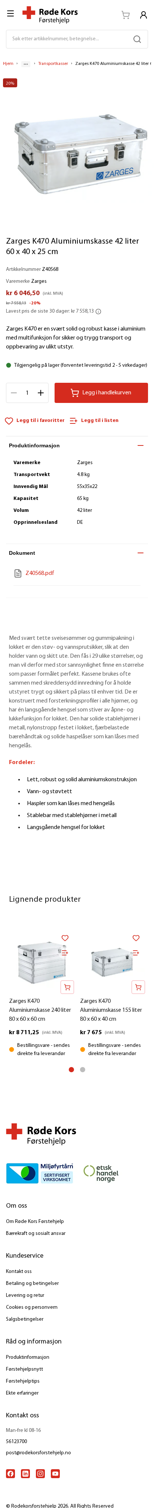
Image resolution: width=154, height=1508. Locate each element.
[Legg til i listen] (65, 953)
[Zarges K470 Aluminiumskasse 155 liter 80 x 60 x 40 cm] (112, 961)
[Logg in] (143, 14)
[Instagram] (40, 1473)
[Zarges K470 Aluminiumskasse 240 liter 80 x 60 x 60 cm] (41, 961)
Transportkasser (53, 64)
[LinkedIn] (25, 1473)
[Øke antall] (40, 392)
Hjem (8, 64)
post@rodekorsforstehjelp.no (38, 1453)
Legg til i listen (99, 420)
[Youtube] (55, 1473)
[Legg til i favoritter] (65, 938)
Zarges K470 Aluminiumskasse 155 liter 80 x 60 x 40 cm (111, 1010)
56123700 (16, 1442)
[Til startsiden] (50, 15)
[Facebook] (10, 1473)
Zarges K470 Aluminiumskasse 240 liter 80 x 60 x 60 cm (40, 1010)
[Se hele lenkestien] (25, 64)
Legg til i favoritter (40, 420)
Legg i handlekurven (106, 393)
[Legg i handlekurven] (67, 987)
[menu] (11, 13)
